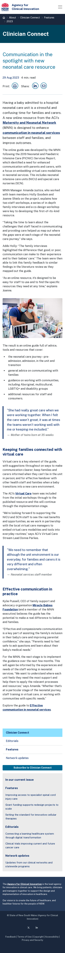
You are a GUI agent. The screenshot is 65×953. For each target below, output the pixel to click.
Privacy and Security (32, 940)
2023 (10, 21)
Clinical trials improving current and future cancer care (30, 845)
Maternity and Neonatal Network (29, 122)
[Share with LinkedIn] (35, 86)
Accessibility (52, 936)
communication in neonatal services (31, 133)
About (12, 17)
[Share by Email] (44, 86)
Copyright (38, 936)
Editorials (12, 741)
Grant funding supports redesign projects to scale (31, 806)
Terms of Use (24, 936)
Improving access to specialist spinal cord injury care (30, 796)
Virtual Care (23, 493)
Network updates (17, 758)
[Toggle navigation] (60, 6)
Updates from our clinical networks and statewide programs (29, 864)
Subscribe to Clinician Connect (33, 767)
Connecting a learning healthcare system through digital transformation (29, 835)
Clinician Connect (30, 17)
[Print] (15, 86)
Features (49, 17)
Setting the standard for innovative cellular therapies (30, 816)
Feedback (10, 936)
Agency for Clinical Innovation (24, 884)
